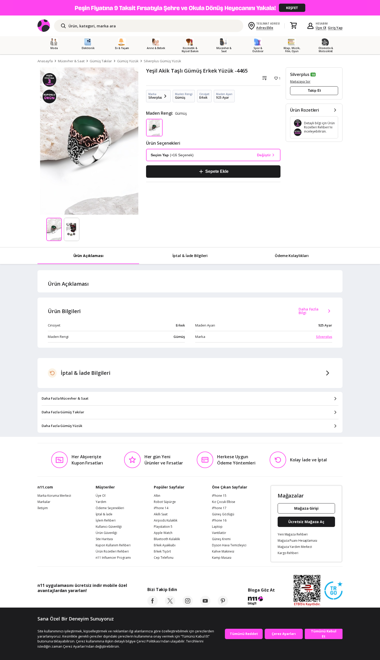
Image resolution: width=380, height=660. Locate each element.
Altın (157, 496)
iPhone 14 (161, 508)
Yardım (101, 502)
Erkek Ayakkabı (165, 545)
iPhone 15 (219, 496)
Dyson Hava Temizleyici (229, 545)
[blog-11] (261, 601)
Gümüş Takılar (101, 61)
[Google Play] (85, 602)
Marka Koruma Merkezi (54, 496)
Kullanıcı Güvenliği (109, 527)
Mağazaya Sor (300, 81)
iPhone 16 (219, 520)
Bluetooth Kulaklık (167, 539)
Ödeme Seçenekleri (110, 508)
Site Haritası (104, 539)
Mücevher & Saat (71, 61)
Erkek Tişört (162, 551)
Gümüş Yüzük (127, 61)
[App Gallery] (115, 602)
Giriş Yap (335, 27)
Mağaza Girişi (306, 508)
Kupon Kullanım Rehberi (113, 545)
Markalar (43, 502)
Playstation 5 (163, 527)
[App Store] (53, 602)
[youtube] (205, 604)
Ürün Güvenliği (106, 533)
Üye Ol (321, 27)
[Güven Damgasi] (333, 590)
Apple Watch (163, 533)
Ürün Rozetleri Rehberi (112, 551)
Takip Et (314, 90)
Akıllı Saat (161, 514)
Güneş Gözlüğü (223, 514)
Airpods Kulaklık (165, 520)
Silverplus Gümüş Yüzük (162, 61)
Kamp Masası (221, 558)
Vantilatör (219, 533)
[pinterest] (223, 604)
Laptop (217, 527)
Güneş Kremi (221, 539)
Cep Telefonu (163, 558)
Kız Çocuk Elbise (223, 502)
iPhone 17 (219, 508)
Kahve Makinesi (223, 551)
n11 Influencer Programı (113, 558)
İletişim (42, 508)
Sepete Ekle (216, 171)
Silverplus (299, 74)
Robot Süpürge (165, 502)
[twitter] (170, 604)
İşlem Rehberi (106, 520)
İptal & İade (104, 514)
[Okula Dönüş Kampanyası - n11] (190, 7)
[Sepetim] (293, 26)
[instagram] (188, 604)
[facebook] (152, 604)
